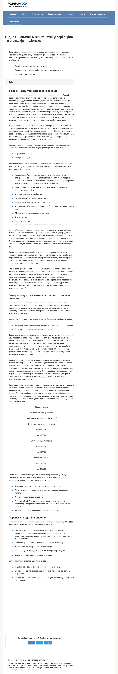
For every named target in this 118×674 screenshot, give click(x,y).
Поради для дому (54, 14)
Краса (24, 14)
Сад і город (14, 21)
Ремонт (70, 14)
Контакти (11, 670)
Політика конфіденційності (26, 670)
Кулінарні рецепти (97, 14)
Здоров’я (14, 14)
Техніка (81, 14)
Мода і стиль (37, 14)
